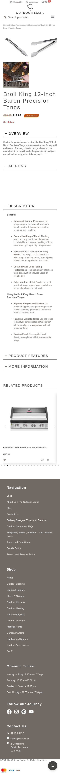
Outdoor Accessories (17, 645)
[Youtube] (31, 711)
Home (5, 25)
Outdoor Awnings (16, 620)
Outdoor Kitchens (16, 602)
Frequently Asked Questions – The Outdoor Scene (29, 534)
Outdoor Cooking (16, 583)
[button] (53, 16)
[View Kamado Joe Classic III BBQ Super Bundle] (31, 419)
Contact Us (17, 2)
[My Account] (27, 2)
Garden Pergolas (16, 614)
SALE (9, 651)
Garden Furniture (16, 590)
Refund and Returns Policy (21, 554)
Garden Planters (15, 632)
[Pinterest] (23, 711)
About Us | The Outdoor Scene (23, 502)
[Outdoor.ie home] (30, 9)
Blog (9, 508)
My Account (33, 2)
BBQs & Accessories (17, 25)
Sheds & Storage (15, 596)
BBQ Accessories (33, 25)
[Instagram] (16, 711)
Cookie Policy (14, 548)
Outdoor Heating (15, 608)
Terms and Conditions (18, 542)
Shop (9, 495)
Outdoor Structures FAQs (20, 526)
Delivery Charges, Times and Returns (26, 520)
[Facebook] (9, 711)
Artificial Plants (14, 626)
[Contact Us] (11, 2)
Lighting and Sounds (17, 639)
